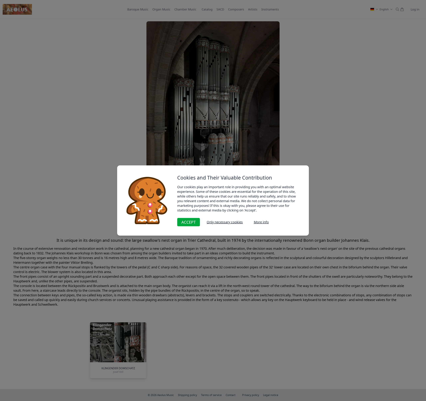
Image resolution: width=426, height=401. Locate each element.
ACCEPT (188, 222)
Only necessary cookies (225, 222)
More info (261, 222)
